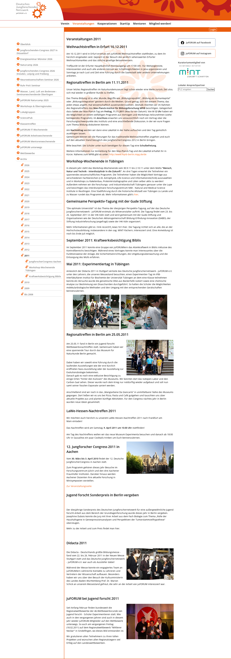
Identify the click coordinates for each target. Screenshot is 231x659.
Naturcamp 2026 (29, 64)
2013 (26, 243)
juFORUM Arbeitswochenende (36, 135)
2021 (26, 195)
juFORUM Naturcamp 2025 (34, 100)
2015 (26, 231)
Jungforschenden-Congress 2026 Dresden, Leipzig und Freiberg (36, 72)
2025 (26, 171)
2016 (26, 225)
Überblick (25, 44)
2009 (26, 288)
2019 (26, 207)
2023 (26, 183)
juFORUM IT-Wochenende (33, 129)
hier (136, 194)
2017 (26, 219)
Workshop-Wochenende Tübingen (40, 269)
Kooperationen (107, 23)
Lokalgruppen (27, 112)
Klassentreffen (28, 123)
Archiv (23, 159)
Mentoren (139, 23)
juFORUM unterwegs (31, 147)
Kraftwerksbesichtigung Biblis (45, 276)
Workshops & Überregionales (36, 106)
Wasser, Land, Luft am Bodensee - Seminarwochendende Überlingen (37, 93)
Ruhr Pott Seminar (30, 85)
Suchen (210, 89)
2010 (26, 282)
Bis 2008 (28, 294)
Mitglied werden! (160, 23)
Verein (65, 23)
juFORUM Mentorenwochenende (37, 141)
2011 (26, 255)
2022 (26, 189)
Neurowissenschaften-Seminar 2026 (39, 79)
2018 (26, 213)
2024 (26, 177)
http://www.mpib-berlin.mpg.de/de (127, 154)
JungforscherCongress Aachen (45, 261)
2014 (26, 237)
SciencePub (26, 117)
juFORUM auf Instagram (198, 53)
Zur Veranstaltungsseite (79, 486)
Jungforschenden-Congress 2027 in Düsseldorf (37, 52)
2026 (26, 165)
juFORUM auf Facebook (198, 42)
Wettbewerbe (27, 153)
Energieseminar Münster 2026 (36, 59)
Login (213, 29)
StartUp (125, 23)
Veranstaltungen (83, 23)
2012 (26, 249)
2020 (26, 201)
